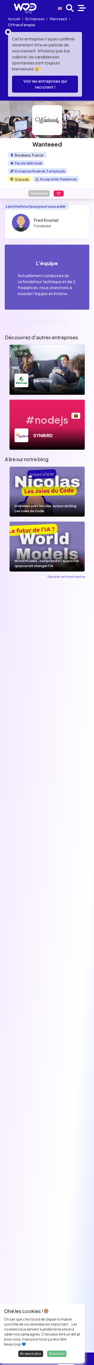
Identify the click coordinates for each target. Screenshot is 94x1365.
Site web (22, 179)
